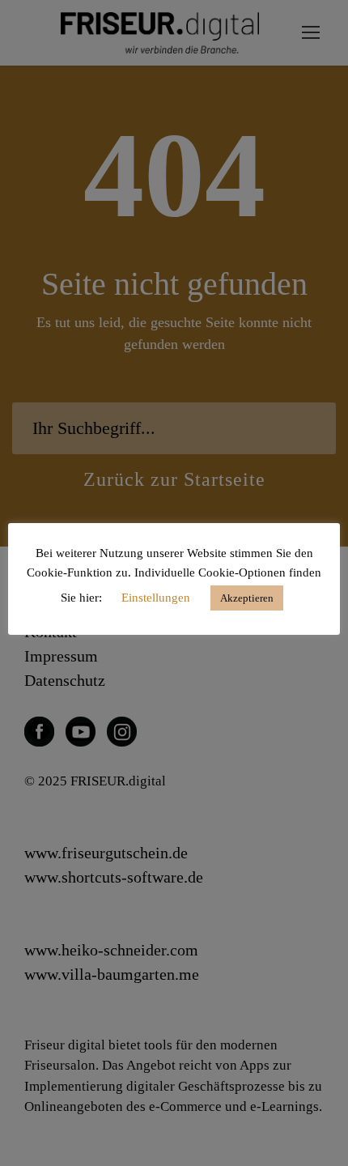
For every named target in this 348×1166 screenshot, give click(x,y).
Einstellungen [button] (155, 597)
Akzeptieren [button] (247, 598)
